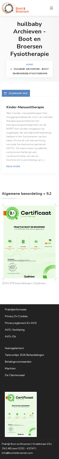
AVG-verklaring (15, 329)
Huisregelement (14, 348)
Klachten (10, 368)
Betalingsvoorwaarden (18, 361)
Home (29, 64)
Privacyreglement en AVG (21, 322)
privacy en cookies (16, 316)
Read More (13, 166)
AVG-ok (10, 336)
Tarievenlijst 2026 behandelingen (24, 354)
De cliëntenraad (15, 375)
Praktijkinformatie (15, 309)
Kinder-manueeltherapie (25, 107)
